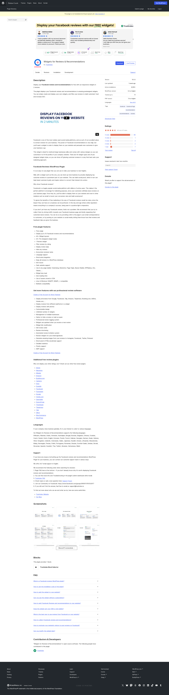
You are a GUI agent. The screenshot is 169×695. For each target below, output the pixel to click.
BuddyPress (136, 677)
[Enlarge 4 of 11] (52, 527)
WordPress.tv (74, 677)
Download (120, 63)
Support (133, 72)
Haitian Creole (28, 685)
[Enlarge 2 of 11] (75, 509)
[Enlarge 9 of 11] (97, 545)
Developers (73, 674)
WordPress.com (137, 669)
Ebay (37, 384)
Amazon (38, 376)
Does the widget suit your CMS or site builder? (48, 609)
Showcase (41, 669)
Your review (108, 150)
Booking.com (40, 378)
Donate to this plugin (111, 187)
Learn (71, 669)
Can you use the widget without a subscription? (48, 598)
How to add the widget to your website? (46, 592)
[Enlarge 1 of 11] (52, 509)
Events (103, 672)
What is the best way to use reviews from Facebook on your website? (56, 614)
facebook (122, 106)
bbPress (135, 674)
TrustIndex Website (42, 494)
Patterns (40, 677)
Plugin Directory (11, 9)
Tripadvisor (39, 407)
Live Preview (130, 63)
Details (37, 72)
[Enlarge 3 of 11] (97, 509)
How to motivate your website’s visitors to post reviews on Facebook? (56, 625)
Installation (56, 72)
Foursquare (39, 391)
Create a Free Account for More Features (46, 295)
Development (69, 72)
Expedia (38, 386)
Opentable (39, 399)
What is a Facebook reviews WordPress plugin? (48, 581)
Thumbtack (39, 405)
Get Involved (105, 669)
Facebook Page (131, 106)
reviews (133, 113)
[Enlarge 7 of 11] (52, 545)
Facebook (39, 389)
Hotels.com (39, 397)
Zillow (38, 413)
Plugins (40, 674)
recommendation (130, 110)
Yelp (37, 410)
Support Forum (67, 481)
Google (38, 394)
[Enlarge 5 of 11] (75, 527)
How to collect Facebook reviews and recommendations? (52, 620)
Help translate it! (100, 14)
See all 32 (133, 102)
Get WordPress (161, 3)
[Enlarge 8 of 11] (75, 545)
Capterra (39, 381)
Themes (40, 672)
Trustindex (49, 65)
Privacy (9, 677)
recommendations (124, 113)
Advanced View (110, 119)
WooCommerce (41, 415)
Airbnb (38, 368)
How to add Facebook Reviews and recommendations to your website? (57, 603)
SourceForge (40, 402)
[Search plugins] (25, 20)
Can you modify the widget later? (44, 631)
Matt (134, 672)
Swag (103, 677)
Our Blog (39, 497)
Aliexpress (39, 370)
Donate (104, 674)
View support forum (111, 169)
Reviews (46, 72)
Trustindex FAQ (40, 478)
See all (133, 150)
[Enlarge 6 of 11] (97, 527)
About (9, 669)
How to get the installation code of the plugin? (48, 587)
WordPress (39, 418)
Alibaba (38, 373)
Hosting (9, 674)
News (8, 672)
